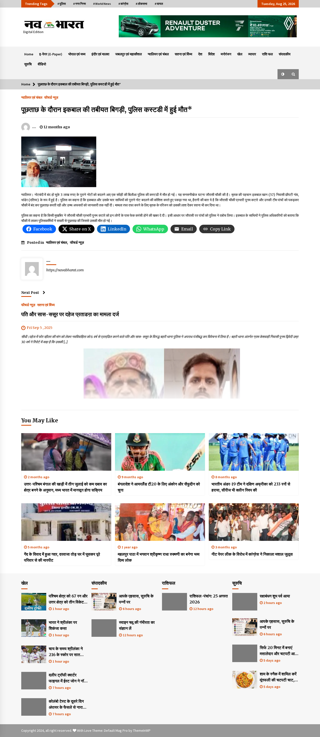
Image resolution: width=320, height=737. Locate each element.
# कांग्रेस (123, 4)
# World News (102, 4)
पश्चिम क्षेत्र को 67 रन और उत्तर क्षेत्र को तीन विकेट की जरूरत (68, 599)
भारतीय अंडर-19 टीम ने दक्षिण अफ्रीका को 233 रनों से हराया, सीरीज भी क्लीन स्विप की (251, 487)
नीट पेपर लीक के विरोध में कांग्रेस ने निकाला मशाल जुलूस (252, 554)
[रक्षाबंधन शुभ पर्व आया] (244, 601)
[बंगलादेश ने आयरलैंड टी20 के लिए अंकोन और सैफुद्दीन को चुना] (160, 452)
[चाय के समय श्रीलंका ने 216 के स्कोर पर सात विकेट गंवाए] (33, 654)
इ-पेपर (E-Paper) (50, 54)
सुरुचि (28, 64)
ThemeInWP (141, 730)
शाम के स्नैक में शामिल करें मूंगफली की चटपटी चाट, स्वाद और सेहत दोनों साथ (278, 677)
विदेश (211, 54)
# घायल (159, 4)
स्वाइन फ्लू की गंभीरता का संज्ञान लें (137, 625)
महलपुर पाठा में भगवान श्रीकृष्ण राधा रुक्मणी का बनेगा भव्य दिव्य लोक (159, 557)
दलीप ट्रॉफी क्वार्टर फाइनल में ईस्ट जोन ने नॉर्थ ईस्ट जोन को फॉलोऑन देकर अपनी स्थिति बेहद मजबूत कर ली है (68, 678)
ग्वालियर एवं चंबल (158, 54)
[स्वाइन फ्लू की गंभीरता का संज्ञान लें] (104, 628)
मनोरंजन (226, 54)
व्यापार (252, 54)
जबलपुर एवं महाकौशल (128, 54)
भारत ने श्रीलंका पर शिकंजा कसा (63, 625)
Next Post (30, 292)
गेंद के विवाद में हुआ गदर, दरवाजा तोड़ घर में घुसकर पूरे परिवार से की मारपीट (62, 557)
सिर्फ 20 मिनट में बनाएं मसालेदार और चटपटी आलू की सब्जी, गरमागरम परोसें (279, 651)
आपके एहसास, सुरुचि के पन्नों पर (136, 598)
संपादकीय (284, 54)
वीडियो (42, 64)
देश (200, 54)
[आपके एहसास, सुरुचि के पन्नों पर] (104, 601)
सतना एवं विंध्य (183, 54)
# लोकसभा (141, 4)
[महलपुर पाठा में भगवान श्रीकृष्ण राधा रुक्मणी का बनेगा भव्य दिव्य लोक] (160, 522)
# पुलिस (62, 4)
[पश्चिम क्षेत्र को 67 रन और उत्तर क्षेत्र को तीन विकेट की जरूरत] (33, 601)
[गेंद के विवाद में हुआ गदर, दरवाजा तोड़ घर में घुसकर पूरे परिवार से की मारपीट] (66, 522)
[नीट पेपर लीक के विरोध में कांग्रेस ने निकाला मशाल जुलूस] (254, 522)
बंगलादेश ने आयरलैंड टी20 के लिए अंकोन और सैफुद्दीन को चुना (159, 487)
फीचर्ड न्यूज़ (51, 97)
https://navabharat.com (65, 270)
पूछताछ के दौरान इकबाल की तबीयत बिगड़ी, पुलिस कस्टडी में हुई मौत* (106, 109)
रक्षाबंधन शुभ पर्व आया (275, 595)
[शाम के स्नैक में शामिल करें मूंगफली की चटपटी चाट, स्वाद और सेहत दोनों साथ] (244, 679)
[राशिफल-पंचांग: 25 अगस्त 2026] (174, 601)
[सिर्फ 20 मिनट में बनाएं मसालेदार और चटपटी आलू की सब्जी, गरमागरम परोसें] (244, 653)
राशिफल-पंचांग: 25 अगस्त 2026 (209, 598)
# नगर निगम (79, 4)
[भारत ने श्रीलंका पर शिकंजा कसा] (33, 628)
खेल (239, 54)
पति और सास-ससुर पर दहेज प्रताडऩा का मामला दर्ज (70, 314)
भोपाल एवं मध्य (77, 54)
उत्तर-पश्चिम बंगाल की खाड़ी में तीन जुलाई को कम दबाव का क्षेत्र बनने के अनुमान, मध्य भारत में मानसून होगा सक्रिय (65, 487)
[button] (283, 74)
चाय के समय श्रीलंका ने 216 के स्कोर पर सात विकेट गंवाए (66, 652)
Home (28, 54)
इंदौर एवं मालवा (100, 54)
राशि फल (267, 54)
